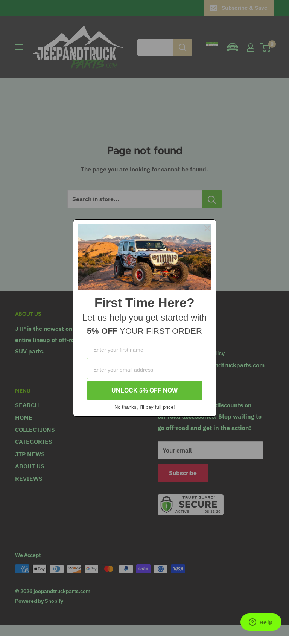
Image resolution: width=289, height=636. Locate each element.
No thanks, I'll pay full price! (144, 407)
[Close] (207, 228)
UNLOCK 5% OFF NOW (144, 390)
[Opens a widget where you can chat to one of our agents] (260, 622)
